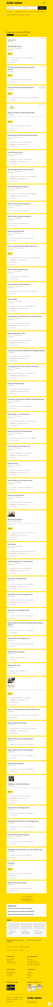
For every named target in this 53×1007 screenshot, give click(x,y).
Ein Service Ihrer (32, 1002)
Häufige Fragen (10, 961)
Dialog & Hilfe (10, 956)
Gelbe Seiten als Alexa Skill (33, 964)
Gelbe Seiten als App (31, 961)
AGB (21, 999)
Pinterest (29, 975)
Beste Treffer (10, 35)
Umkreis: (10, 11)
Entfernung (24, 35)
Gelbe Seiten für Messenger (33, 963)
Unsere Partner (11, 969)
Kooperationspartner (11, 972)
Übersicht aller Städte (11, 963)
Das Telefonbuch (10, 974)
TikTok (28, 977)
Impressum (9, 997)
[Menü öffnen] (45, 3)
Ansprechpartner (10, 959)
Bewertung (17, 35)
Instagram (29, 972)
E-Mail (10, 53)
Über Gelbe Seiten (32, 956)
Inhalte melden (10, 1001)
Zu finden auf (31, 969)
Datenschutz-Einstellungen (13, 999)
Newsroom (29, 959)
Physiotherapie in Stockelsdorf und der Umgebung (15, 941)
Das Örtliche (9, 975)
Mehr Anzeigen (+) (26, 899)
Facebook (29, 974)
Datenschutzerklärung (18, 997)
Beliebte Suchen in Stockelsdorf (34, 940)
